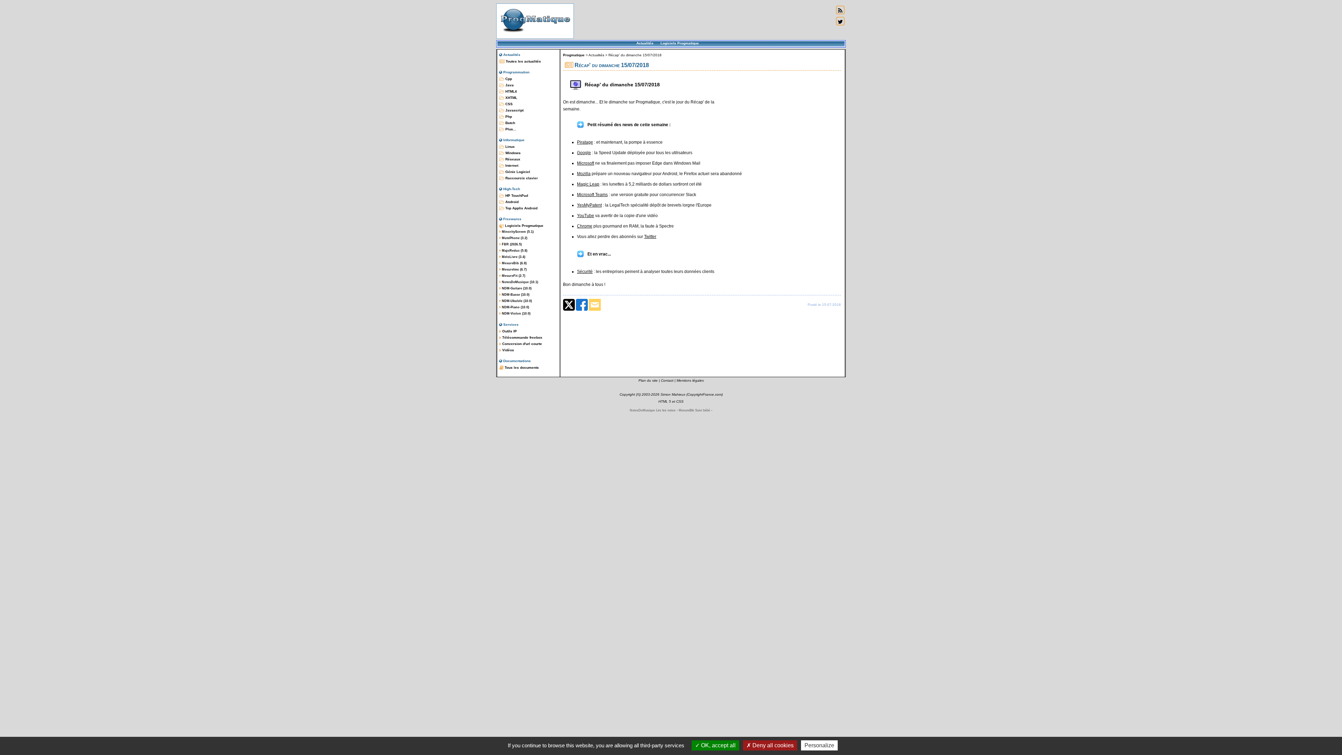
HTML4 (510, 91)
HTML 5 (664, 401)
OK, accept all (718, 745)
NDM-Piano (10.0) (515, 307)
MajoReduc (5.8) (514, 250)
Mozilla (584, 173)
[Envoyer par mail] (595, 309)
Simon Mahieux (673, 394)
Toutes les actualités (523, 61)
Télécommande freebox (521, 337)
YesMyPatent (589, 205)
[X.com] (569, 309)
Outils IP (509, 331)
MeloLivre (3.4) (513, 257)
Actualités (645, 43)
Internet (511, 165)
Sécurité (585, 271)
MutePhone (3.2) (514, 238)
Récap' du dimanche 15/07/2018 (635, 55)
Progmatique (574, 55)
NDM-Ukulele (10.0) (516, 301)
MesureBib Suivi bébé (694, 410)
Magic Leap (588, 184)
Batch (509, 123)
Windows (512, 153)
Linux (509, 147)
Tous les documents (521, 367)
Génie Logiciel (517, 172)
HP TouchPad (516, 195)
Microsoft (585, 163)
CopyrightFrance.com (704, 394)
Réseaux (512, 159)
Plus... (510, 129)
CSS (508, 104)
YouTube (585, 215)
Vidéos (507, 350)
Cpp (508, 79)
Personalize (819, 745)
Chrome (584, 226)
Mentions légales (690, 380)
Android (511, 202)
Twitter (650, 236)
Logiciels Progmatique (680, 43)
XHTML (510, 98)
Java (509, 85)
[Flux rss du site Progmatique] (840, 10)
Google (584, 152)
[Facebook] (582, 309)
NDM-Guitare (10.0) (516, 288)
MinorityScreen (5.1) (517, 231)
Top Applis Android (520, 208)
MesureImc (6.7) (514, 269)
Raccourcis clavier (521, 178)
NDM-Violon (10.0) (516, 313)
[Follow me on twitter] (840, 21)
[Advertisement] (704, 21)
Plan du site (648, 380)
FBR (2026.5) (511, 244)
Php (508, 116)
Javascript (514, 110)
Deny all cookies (772, 745)
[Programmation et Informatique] (535, 34)
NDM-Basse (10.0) (515, 294)
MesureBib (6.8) (514, 263)
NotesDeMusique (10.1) (519, 282)
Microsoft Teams (592, 194)
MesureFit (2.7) (513, 276)
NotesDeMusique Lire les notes (653, 410)
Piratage (585, 142)
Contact (667, 380)
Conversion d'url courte (521, 344)
